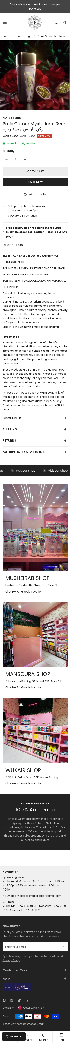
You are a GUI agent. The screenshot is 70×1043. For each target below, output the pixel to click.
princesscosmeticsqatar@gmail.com (38, 896)
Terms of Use (52, 956)
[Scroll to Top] (63, 1023)
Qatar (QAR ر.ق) (32, 1007)
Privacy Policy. (11, 960)
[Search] (56, 22)
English (7, 1007)
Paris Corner (12, 117)
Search (7, 1016)
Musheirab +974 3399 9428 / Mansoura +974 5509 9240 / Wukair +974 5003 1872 (34, 908)
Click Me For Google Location (23, 591)
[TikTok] (19, 1000)
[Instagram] (11, 1000)
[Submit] (63, 946)
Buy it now (35, 182)
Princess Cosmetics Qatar (28, 1023)
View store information (22, 215)
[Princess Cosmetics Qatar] (35, 22)
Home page (24, 36)
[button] (64, 22)
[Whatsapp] (27, 1000)
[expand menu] (5, 22)
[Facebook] (4, 1000)
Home (6, 36)
